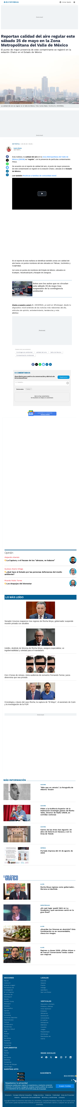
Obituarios (44, 1013)
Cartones (7, 1013)
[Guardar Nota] (7, 174)
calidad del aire (41, 352)
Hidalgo (43, 987)
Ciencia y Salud (9, 1029)
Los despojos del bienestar (19, 583)
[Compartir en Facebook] (7, 156)
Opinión (9, 552)
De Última (7, 1057)
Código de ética (38, 1095)
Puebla (43, 985)
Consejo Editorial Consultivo (22, 1095)
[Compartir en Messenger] (7, 167)
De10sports (44, 1022)
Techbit (6, 1033)
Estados (7, 1006)
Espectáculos (8, 1020)
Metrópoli (16, 144)
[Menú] (74, 2)
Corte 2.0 (7, 983)
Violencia (48, 1095)
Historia (16, 1097)
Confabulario (8, 1024)
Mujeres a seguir (9, 985)
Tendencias (8, 1027)
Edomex (43, 980)
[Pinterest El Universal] (66, 1057)
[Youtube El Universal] (56, 1057)
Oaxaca (43, 983)
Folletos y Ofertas (47, 1006)
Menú (6, 1036)
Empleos (44, 1011)
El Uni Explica (9, 992)
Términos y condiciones (49, 1097)
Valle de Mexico (55, 352)
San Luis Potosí (46, 992)
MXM (5, 1031)
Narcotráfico (8, 1008)
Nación (6, 980)
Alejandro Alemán (12, 557)
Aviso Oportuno (46, 1008)
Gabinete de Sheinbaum (8, 996)
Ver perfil (17, 150)
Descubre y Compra (47, 1004)
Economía (7, 1015)
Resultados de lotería (46, 1037)
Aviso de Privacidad (67, 1095)
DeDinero (44, 1025)
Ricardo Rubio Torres (13, 580)
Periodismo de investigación (9, 989)
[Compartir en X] (7, 160)
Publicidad (56, 1095)
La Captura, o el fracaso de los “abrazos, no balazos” (30, 560)
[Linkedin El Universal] (70, 1057)
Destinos (7, 1040)
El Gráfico (44, 1020)
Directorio (8, 1095)
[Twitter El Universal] (51, 1057)
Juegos (43, 1029)
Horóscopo (44, 1034)
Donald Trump (9, 1001)
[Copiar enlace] (7, 171)
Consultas (7, 1045)
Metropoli (7, 1003)
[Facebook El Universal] (46, 1057)
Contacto (62, 1097)
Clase (6, 1050)
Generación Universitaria (45, 1017)
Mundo (6, 999)
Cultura (6, 1022)
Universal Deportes (10, 1017)
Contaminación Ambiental (25, 355)
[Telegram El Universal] (42, 1057)
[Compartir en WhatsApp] (7, 163)
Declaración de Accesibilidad (30, 1097)
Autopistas (7, 1043)
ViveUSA (43, 1027)
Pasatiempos (45, 1032)
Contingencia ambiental (24, 352)
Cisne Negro (8, 1066)
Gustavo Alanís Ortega (14, 569)
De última (7, 1038)
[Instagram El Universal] (61, 1057)
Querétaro (44, 990)
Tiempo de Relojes (10, 1064)
